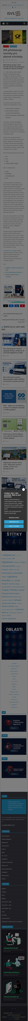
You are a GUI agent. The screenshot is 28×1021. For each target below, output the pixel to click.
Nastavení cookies (14, 517)
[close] (23, 489)
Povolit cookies (14, 526)
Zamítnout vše (14, 522)
